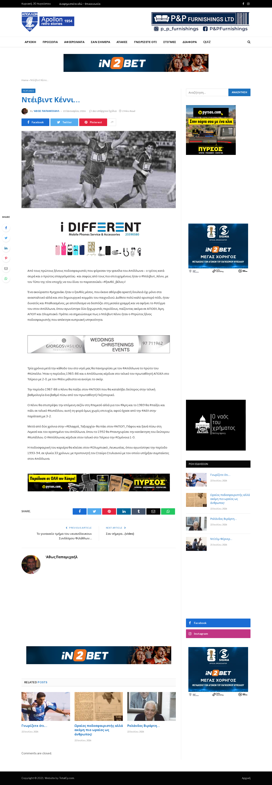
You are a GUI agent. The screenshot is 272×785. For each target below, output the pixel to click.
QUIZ (207, 42)
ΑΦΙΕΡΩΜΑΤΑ (74, 42)
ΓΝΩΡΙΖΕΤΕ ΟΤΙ (145, 42)
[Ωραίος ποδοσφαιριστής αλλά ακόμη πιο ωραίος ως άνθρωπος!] (98, 706)
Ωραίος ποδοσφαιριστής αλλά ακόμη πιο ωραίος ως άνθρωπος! (98, 730)
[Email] (6, 268)
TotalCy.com (66, 778)
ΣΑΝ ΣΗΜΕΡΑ (100, 42)
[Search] (248, 41)
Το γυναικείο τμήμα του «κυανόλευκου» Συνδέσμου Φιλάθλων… (64, 536)
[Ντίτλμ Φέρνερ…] (196, 544)
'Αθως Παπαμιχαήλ (46, 110)
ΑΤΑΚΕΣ (122, 42)
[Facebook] (6, 228)
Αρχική (246, 778)
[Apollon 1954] (48, 22)
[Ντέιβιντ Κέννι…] (99, 169)
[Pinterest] (6, 258)
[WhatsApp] (6, 279)
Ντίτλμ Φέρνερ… (221, 539)
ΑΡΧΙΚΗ (30, 42)
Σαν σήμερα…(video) (120, 534)
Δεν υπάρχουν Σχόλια (104, 110)
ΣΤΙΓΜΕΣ (169, 42)
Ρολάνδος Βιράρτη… (143, 726)
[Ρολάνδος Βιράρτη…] (151, 706)
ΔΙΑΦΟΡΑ (190, 42)
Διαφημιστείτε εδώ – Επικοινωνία (79, 3)
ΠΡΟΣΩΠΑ (50, 42)
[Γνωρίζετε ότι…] (46, 706)
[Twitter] (6, 238)
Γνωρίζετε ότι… (34, 726)
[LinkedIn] (6, 248)
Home (25, 80)
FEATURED (28, 91)
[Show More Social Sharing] (112, 122)
